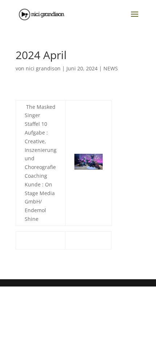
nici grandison (43, 68)
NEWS (110, 68)
